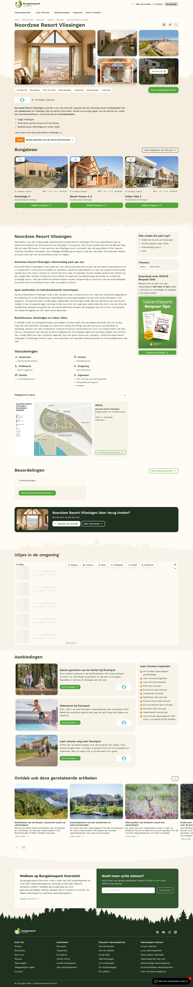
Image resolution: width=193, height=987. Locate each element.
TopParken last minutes (155, 697)
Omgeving (79, 90)
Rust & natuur (155, 267)
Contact (19, 971)
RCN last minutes (152, 686)
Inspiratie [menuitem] (77, 12)
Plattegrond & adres (25, 395)
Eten (103, 565)
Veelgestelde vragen (25, 967)
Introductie (22, 90)
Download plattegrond (108, 452)
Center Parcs (63, 959)
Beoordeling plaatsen (162, 471)
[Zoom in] (175, 564)
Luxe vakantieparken (151, 950)
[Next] (23, 847)
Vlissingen (60, 20)
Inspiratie (106, 90)
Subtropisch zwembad (152, 954)
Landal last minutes (153, 693)
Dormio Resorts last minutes (158, 705)
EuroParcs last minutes (155, 689)
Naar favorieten (92, 523)
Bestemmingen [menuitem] (62, 12)
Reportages (20, 963)
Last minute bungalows (155, 678)
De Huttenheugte (107, 967)
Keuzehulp (171, 4)
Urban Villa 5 (133, 196)
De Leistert (104, 971)
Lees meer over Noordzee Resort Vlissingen (37, 132)
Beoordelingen (65, 90)
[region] (121, 603)
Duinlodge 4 (22, 196)
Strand (142, 267)
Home (17, 20)
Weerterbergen (106, 959)
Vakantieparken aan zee (153, 959)
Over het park (49, 90)
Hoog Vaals (104, 954)
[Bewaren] (175, 24)
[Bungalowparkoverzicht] (27, 4)
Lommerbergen (106, 963)
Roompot (61, 946)
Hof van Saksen (106, 950)
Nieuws (18, 959)
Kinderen (149, 565)
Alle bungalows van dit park (158, 150)
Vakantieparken (28, 20)
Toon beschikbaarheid (162, 90)
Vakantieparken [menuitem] (22, 12)
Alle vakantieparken (67, 967)
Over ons (19, 954)
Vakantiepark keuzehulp (155, 712)
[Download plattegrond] (54, 429)
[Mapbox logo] (71, 642)
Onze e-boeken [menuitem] (93, 12)
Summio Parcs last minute (156, 701)
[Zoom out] (175, 568)
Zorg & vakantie (149, 946)
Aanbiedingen (93, 90)
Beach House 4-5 (81, 196)
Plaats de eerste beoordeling (36, 493)
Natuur (74, 565)
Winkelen (118, 565)
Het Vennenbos (106, 946)
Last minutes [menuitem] (42, 12)
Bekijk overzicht (28, 898)
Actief (134, 565)
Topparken (62, 950)
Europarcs (62, 954)
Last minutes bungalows (153, 971)
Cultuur (90, 565)
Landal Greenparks (66, 963)
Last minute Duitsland (154, 682)
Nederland (41, 20)
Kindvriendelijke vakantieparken (157, 967)
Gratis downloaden (156, 352)
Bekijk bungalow (39, 205)
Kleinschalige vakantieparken (155, 963)
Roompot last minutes (154, 708)
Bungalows (35, 90)
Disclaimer (20, 950)
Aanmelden (165, 890)
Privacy (18, 946)
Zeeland (50, 20)
